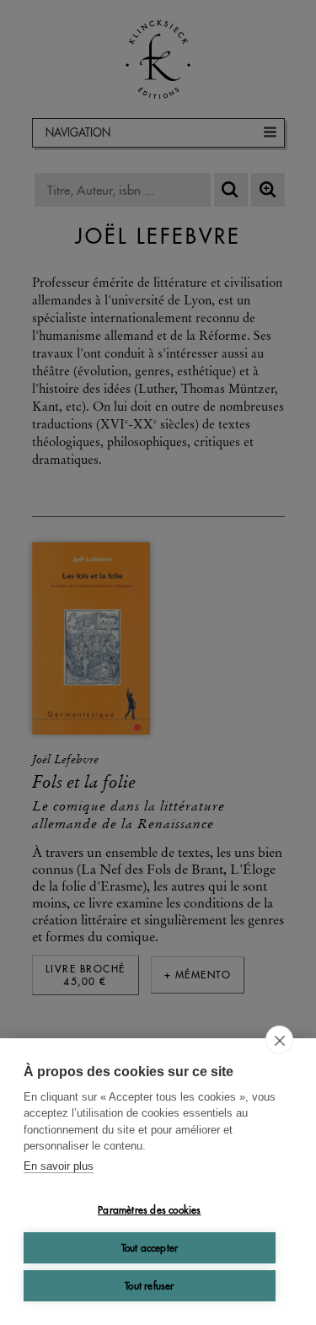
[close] (279, 1040)
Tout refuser (149, 1285)
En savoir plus (59, 1166)
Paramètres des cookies (149, 1210)
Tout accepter (150, 1248)
